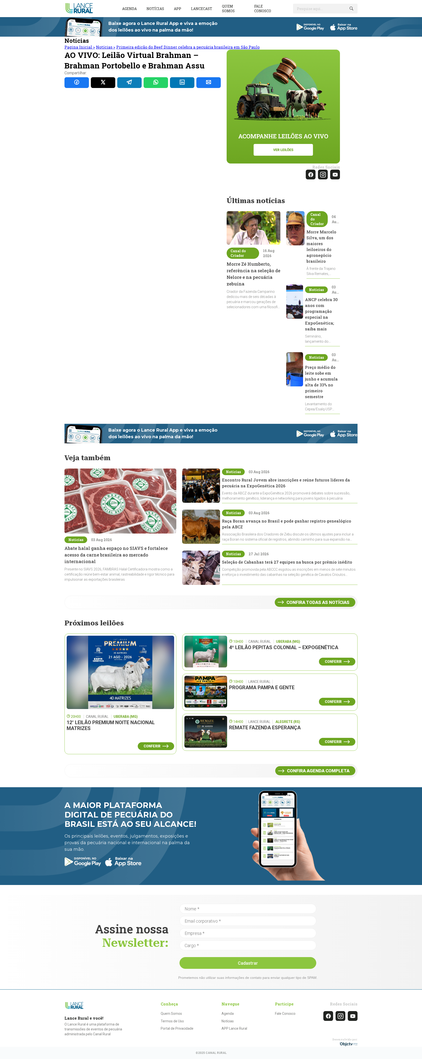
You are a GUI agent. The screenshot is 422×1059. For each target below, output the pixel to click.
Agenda (129, 8)
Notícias (155, 8)
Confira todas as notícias (317, 602)
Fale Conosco (285, 1013)
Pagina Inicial (79, 47)
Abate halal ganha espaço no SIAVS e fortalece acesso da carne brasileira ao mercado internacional (116, 554)
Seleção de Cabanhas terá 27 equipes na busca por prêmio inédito (287, 562)
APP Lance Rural (234, 1028)
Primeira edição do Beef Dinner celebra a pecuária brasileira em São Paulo (188, 47)
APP (177, 8)
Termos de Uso (172, 1021)
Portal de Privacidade (177, 1028)
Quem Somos (171, 1013)
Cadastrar (248, 963)
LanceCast (201, 8)
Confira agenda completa (318, 770)
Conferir (152, 746)
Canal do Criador (238, 253)
